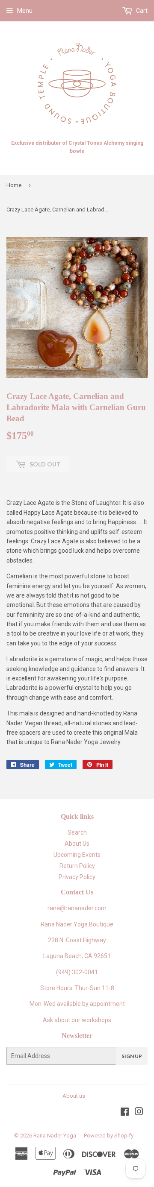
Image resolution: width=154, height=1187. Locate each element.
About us (73, 1096)
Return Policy (77, 865)
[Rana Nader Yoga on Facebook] (124, 1112)
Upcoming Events (77, 854)
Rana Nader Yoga (54, 1135)
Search (77, 832)
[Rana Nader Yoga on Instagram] (139, 1112)
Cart (141, 10)
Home (13, 185)
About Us (77, 843)
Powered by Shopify (108, 1135)
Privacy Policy (77, 876)
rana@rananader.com (77, 908)
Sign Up (131, 1056)
